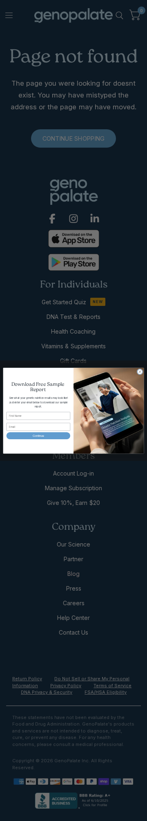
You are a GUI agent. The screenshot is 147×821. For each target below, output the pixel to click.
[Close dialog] (140, 371)
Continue (38, 435)
